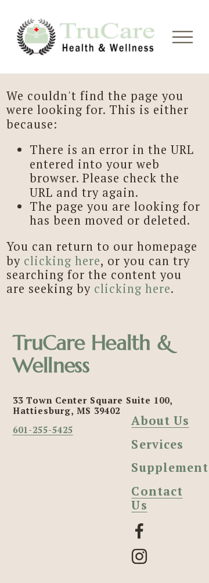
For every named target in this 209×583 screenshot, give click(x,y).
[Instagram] (139, 556)
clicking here (62, 261)
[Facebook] (139, 531)
